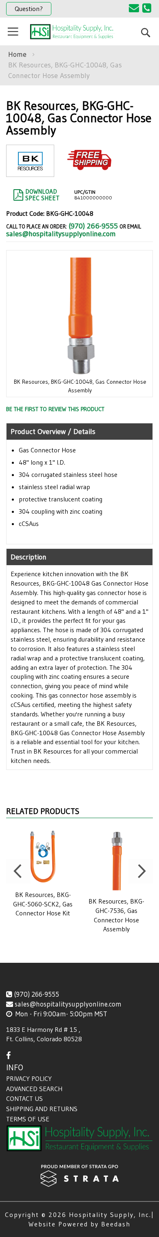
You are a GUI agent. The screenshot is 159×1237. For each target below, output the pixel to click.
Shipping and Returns (41, 1109)
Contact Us (24, 1098)
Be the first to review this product (55, 409)
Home (17, 54)
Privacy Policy (29, 1078)
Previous (18, 871)
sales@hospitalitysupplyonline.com (61, 233)
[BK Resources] (30, 170)
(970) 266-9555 (93, 225)
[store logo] (72, 32)
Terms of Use (27, 1119)
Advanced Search (34, 1089)
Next (140, 871)
